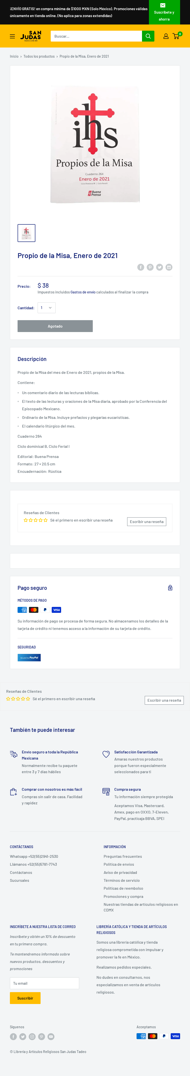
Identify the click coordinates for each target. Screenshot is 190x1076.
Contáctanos (21, 872)
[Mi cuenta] (166, 36)
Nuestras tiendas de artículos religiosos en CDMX (141, 907)
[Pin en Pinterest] (150, 267)
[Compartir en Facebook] (140, 267)
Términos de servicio (122, 880)
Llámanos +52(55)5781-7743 (33, 864)
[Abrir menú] (12, 36)
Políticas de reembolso (123, 888)
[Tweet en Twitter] (159, 267)
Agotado (55, 326)
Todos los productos (39, 56)
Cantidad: (26, 307)
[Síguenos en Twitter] (22, 1036)
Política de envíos (119, 864)
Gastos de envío (83, 292)
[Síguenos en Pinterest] (41, 1036)
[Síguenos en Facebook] (13, 1036)
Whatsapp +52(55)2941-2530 (34, 856)
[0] (176, 36)
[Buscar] (148, 36)
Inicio (14, 56)
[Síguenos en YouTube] (51, 1036)
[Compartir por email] (169, 267)
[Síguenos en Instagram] (32, 1036)
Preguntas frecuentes (123, 856)
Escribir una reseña (147, 521)
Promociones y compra (123, 896)
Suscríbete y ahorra (164, 15)
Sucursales (19, 880)
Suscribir (25, 998)
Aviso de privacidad (120, 872)
